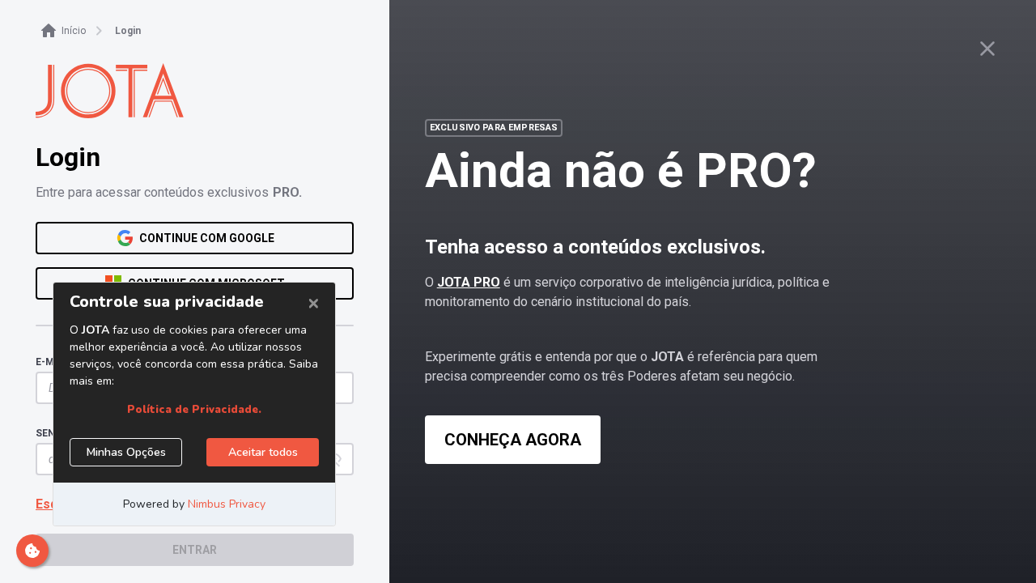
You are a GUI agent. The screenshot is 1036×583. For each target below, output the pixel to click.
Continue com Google (206, 238)
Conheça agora (512, 439)
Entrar (194, 549)
